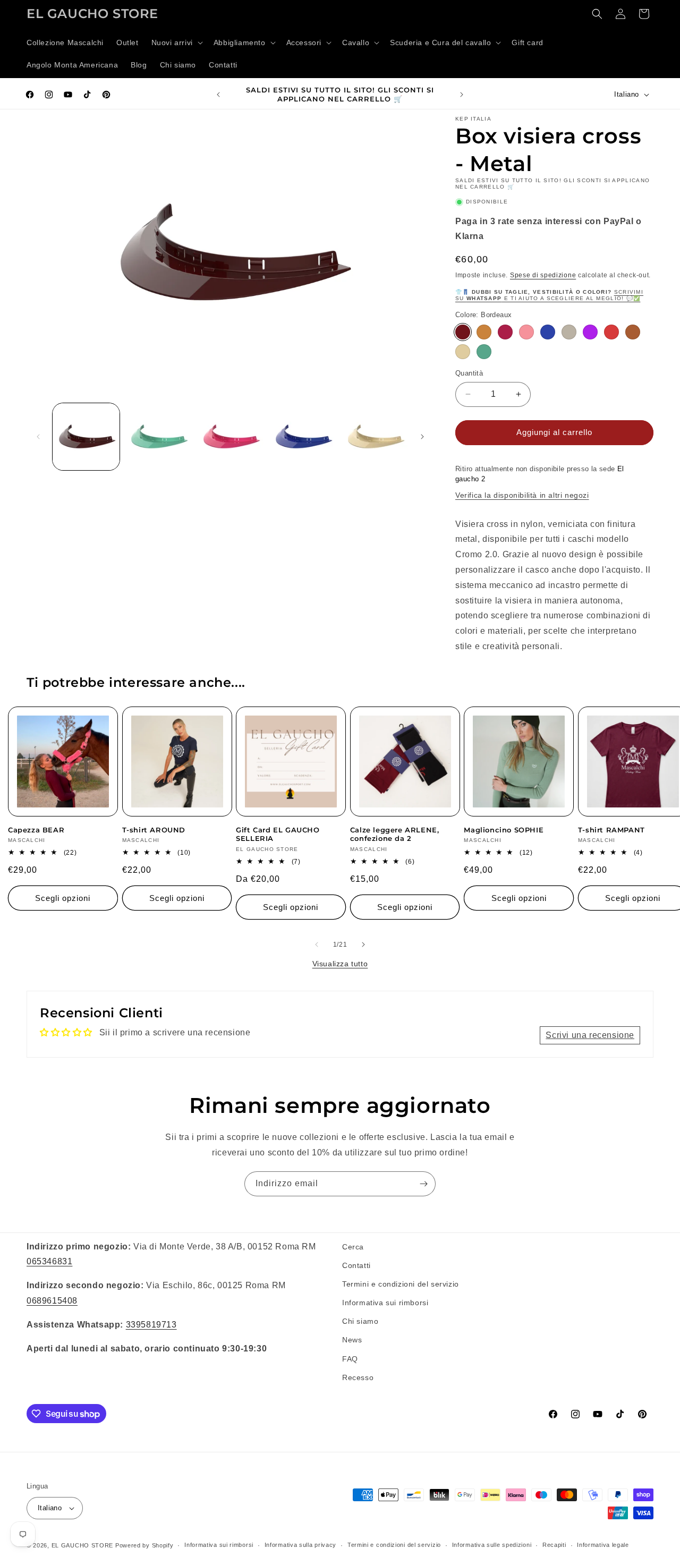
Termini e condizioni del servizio (400, 1284)
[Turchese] (484, 351)
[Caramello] (484, 332)
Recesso (357, 1377)
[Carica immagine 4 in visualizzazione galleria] (302, 436)
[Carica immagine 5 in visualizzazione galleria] (374, 436)
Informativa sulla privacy (301, 1545)
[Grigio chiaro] (569, 332)
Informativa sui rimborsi (385, 1302)
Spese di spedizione (543, 275)
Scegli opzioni (62, 898)
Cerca (353, 1247)
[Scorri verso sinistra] (38, 436)
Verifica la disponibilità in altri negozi (522, 495)
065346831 (49, 1261)
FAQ (350, 1359)
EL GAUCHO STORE (83, 1545)
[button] (176, 42)
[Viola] (590, 332)
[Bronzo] (632, 332)
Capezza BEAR (36, 830)
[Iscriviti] (423, 1183)
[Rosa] (526, 332)
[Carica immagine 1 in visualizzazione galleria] (86, 436)
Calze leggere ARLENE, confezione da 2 (394, 834)
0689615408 (52, 1300)
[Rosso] (611, 332)
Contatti (356, 1265)
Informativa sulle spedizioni (492, 1545)
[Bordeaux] (462, 332)
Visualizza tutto (340, 963)
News (352, 1340)
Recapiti (554, 1545)
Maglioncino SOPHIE (503, 830)
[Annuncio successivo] (461, 94)
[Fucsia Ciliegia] (505, 332)
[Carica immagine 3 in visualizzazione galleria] (230, 436)
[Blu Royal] (547, 332)
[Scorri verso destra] (422, 436)
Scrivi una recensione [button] (590, 1035)
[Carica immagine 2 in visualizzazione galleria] (158, 436)
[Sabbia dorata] (462, 351)
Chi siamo (360, 1321)
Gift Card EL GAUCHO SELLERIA (277, 834)
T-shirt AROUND (153, 830)
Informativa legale (603, 1545)
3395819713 (151, 1324)
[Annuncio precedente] (218, 94)
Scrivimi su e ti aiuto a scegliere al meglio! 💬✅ (549, 295)
